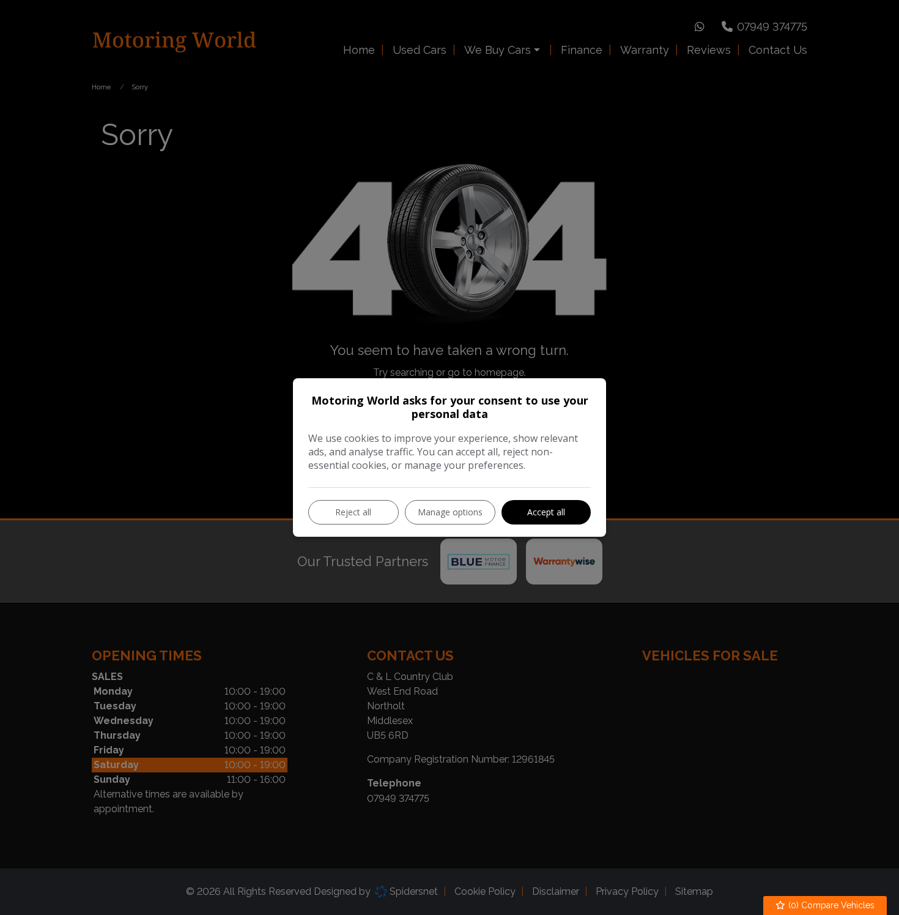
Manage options (450, 512)
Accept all (546, 512)
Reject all (353, 512)
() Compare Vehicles (830, 905)
